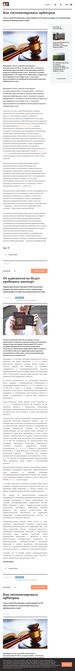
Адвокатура (19, 298)
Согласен (67, 664)
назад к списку (13, 254)
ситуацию (6, 404)
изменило (12, 480)
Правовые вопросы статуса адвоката (26, 300)
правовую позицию (26, 126)
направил (36, 362)
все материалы (61, 78)
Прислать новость (39, 271)
